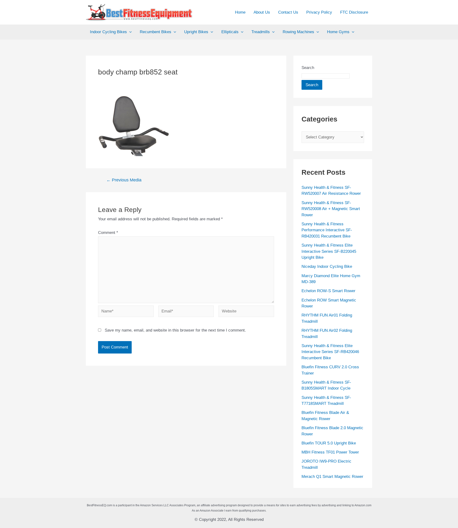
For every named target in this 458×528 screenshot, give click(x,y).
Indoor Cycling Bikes (108, 32)
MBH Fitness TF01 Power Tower (330, 452)
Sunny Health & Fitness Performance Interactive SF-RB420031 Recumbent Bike (327, 230)
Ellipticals (230, 32)
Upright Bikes (196, 32)
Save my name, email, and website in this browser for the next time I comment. (175, 330)
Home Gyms (338, 32)
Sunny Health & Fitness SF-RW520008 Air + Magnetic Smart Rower (331, 209)
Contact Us (288, 12)
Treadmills (260, 32)
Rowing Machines (298, 32)
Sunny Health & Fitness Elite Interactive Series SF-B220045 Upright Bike (329, 251)
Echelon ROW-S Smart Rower (328, 291)
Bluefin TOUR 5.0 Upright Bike (329, 443)
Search (308, 67)
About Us (262, 12)
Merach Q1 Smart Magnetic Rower (332, 476)
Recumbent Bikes (155, 32)
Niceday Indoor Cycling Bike (327, 266)
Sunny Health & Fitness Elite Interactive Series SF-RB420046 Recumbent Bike (330, 351)
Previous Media (123, 180)
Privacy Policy (319, 12)
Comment (108, 232)
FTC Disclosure (354, 12)
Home (240, 12)
